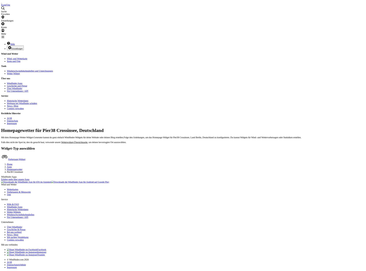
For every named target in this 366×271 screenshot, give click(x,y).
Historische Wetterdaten (17, 101)
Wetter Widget (13, 73)
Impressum (12, 123)
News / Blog (12, 106)
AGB (9, 118)
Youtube (41, 255)
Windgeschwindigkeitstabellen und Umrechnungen (30, 71)
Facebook (41, 249)
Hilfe (12, 44)
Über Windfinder (14, 88)
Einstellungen (17, 49)
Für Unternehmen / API (17, 91)
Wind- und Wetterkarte (17, 58)
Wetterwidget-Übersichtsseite (74, 142)
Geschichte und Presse (17, 86)
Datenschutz (12, 121)
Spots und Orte (13, 61)
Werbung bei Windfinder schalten (22, 103)
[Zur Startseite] (1, 2)
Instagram (41, 252)
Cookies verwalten (15, 108)
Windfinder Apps (14, 83)
